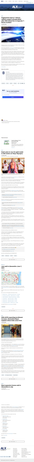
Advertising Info (15, 449)
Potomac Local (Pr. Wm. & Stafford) (26, 454)
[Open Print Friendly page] (24, 83)
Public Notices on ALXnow (16, 454)
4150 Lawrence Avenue (5, 415)
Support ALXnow (26, 1)
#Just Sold (3, 306)
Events (13, 1)
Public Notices (20, 1)
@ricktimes (7, 225)
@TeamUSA (10, 194)
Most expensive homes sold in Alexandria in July (11, 386)
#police (11, 83)
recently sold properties (15, 406)
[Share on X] (20, 83)
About (6, 1)
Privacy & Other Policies (16, 453)
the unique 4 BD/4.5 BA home (5, 287)
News (2, 15)
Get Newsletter (29, 2)
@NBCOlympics (5, 249)
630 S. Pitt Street (5, 426)
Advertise (10, 1)
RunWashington (23, 455)
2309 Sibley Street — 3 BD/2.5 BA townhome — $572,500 (10, 301)
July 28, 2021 (11, 227)
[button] (22, 174)
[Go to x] (1, 456)
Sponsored (2, 264)
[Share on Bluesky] (22, 83)
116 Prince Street (5, 422)
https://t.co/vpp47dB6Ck (21, 226)
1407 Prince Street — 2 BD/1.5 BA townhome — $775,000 (10, 299)
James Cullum (4, 24)
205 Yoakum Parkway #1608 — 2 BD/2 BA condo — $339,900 (10, 302)
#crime (7, 83)
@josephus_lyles (20, 194)
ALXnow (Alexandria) (24, 449)
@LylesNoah (6, 194)
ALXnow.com (4, 388)
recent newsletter (14, 345)
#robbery (15, 83)
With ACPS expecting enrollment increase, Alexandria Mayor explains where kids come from (12, 319)
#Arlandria (3, 83)
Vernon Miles (4, 322)
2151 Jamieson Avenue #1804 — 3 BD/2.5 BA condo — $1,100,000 (11, 295)
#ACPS (3, 255)
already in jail (12, 47)
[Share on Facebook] (18, 83)
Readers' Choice (15, 455)
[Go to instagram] (4, 456)
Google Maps (5, 435)
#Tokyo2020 (16, 226)
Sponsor (3, 269)
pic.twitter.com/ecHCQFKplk (9, 195)
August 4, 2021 (13, 205)
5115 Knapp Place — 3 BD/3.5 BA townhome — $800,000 (10, 298)
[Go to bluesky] (9, 456)
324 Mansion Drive (5, 419)
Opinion (2, 383)
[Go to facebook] (2, 456)
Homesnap (19, 286)
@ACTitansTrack (4, 195)
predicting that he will (4, 200)
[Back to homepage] (3, 1)
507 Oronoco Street (5, 429)
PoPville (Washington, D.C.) (24, 453)
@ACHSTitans (15, 194)
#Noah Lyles (7, 255)
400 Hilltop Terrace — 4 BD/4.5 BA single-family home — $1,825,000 (11, 294)
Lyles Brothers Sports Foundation (15, 190)
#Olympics (18, 202)
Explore (16, 1)
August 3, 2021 (15, 197)
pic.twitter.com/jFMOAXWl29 (11, 249)
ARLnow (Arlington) (24, 448)
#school (12, 255)
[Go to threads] (8, 456)
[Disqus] (13, 110)
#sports (15, 255)
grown (18, 344)
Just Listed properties (10, 304)
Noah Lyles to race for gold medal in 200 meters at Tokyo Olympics (12, 152)
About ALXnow (15, 448)
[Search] (32, 2)
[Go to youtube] (6, 456)
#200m (21, 202)
